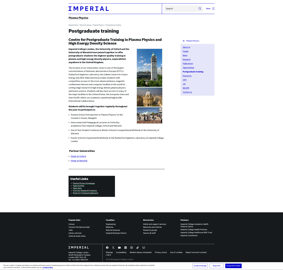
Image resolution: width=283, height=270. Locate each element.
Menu (208, 8)
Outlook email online (77, 236)
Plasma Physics (78, 17)
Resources (187, 76)
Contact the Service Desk (79, 227)
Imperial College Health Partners (194, 229)
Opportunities (188, 68)
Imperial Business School (116, 233)
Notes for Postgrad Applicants (85, 193)
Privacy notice (161, 252)
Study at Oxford (78, 156)
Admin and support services (154, 224)
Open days (77, 188)
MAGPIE (186, 88)
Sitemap (109, 252)
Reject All (216, 266)
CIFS (184, 80)
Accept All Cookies (233, 266)
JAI (184, 84)
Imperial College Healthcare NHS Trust (196, 232)
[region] (141, 266)
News (185, 55)
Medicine (109, 227)
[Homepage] (115, 8)
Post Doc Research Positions (85, 190)
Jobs (71, 230)
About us (186, 47)
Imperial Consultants (189, 235)
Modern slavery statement (141, 252)
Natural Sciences (113, 230)
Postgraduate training (113, 25)
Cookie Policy (48, 267)
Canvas (72, 224)
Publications (188, 63)
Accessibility (121, 252)
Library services (75, 233)
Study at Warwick (79, 160)
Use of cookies (176, 252)
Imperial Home (73, 25)
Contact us (187, 92)
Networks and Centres (152, 227)
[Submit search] (200, 9)
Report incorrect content (196, 252)
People (185, 51)
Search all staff (149, 233)
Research (186, 59)
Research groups (86, 25)
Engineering (111, 224)
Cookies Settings (200, 266)
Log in (108, 255)
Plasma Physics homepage (84, 183)
